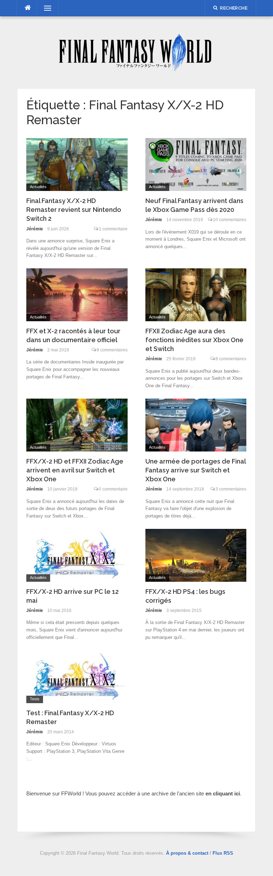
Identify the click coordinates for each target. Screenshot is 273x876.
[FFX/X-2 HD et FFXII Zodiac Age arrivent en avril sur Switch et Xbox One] (77, 424)
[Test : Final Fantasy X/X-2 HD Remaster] (77, 676)
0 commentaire (113, 489)
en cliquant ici (222, 793)
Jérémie (34, 228)
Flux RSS (223, 853)
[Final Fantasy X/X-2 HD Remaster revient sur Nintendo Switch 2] (77, 164)
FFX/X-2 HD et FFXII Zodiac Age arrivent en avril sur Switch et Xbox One (74, 470)
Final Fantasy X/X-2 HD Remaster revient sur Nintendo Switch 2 (73, 209)
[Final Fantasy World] (136, 52)
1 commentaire (113, 228)
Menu (44, 8)
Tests (34, 699)
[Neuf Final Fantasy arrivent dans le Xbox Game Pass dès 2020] (196, 164)
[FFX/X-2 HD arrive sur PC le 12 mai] (77, 555)
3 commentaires (230, 489)
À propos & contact (187, 853)
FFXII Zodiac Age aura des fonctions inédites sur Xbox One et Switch (194, 339)
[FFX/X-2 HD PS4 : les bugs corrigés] (196, 555)
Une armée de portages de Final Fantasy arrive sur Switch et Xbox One (195, 470)
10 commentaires (229, 219)
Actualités (38, 187)
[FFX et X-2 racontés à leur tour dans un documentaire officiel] (77, 294)
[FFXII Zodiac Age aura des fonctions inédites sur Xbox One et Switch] (196, 294)
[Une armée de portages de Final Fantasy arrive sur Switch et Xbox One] (196, 424)
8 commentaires (112, 349)
